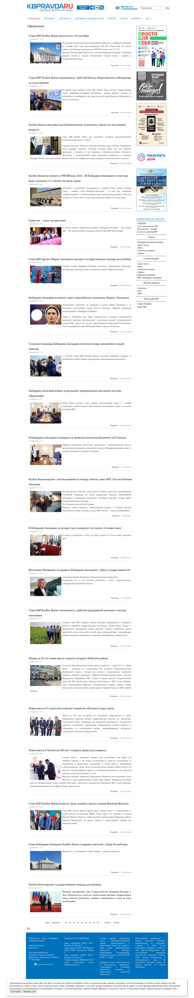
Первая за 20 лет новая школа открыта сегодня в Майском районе (68, 658)
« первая (46, 923)
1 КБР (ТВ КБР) (144, 304)
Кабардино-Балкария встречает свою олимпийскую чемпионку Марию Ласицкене (79, 297)
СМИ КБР (141, 223)
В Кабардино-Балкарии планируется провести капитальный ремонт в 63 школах (77, 437)
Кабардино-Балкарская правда (150, 242)
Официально (34, 19)
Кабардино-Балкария (146, 275)
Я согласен (15, 991)
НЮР (139, 294)
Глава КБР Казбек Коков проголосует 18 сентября (59, 35)
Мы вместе (136, 19)
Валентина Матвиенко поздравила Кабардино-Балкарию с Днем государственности (79, 569)
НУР (139, 291)
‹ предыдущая (55, 923)
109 (98, 923)
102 (70, 923)
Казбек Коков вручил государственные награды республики (65, 884)
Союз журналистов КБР (147, 226)
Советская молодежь (146, 251)
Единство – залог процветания (47, 220)
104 (78, 923)
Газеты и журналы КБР (147, 232)
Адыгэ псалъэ (143, 245)
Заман (140, 248)
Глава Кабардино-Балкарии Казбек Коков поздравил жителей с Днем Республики (78, 844)
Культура (112, 19)
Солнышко (142, 288)
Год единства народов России (89, 19)
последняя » (117, 923)
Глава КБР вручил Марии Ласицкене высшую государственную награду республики (80, 259)
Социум (124, 19)
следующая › (108, 923)
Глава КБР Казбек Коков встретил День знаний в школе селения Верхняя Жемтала (79, 803)
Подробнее (115, 65)
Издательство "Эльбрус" (147, 229)
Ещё (146, 19)
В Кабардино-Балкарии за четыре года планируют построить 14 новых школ (75, 527)
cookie (86, 983)
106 (86, 923)
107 (90, 923)
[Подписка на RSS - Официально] (28, 927)
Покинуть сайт (29, 991)
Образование (65, 19)
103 (74, 923)
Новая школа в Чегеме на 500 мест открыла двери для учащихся (67, 750)
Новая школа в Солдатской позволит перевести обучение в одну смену (71, 708)
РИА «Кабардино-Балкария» (149, 278)
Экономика (49, 19)
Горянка (140, 253)
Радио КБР (142, 307)
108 (94, 923)
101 (66, 923)
